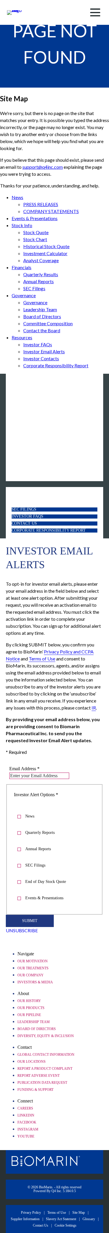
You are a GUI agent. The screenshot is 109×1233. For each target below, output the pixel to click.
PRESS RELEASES (40, 204)
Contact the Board (41, 330)
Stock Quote (36, 232)
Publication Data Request (42, 1083)
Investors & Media (35, 982)
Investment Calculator (45, 253)
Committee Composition (48, 323)
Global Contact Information (45, 1055)
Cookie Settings (65, 1225)
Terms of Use (56, 1212)
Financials (21, 267)
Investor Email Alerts (44, 351)
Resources (22, 337)
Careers (25, 1108)
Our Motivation (32, 961)
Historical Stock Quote (46, 246)
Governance (24, 295)
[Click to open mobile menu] (95, 12)
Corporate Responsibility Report (55, 365)
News (17, 197)
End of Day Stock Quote (45, 881)
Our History (29, 1001)
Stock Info (22, 225)
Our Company (30, 975)
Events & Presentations (35, 218)
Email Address (22, 768)
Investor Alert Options (34, 794)
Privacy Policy (31, 1212)
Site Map (78, 1212)
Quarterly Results (40, 274)
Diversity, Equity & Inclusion (45, 1036)
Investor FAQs (37, 344)
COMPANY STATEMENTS (51, 211)
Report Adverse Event (38, 1076)
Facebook (26, 1122)
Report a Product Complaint (44, 1069)
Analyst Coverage (41, 260)
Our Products (30, 1008)
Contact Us (33, 523)
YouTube (25, 1136)
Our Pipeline (29, 1015)
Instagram (27, 1129)
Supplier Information (25, 1219)
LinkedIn (25, 1115)
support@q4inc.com (42, 167)
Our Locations (31, 1062)
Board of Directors (42, 316)
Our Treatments (33, 968)
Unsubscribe (22, 930)
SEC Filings (34, 288)
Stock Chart (35, 239)
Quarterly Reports (40, 832)
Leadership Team (40, 309)
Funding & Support (35, 1090)
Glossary (89, 1219)
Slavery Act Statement (61, 1219)
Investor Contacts (41, 358)
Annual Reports (38, 281)
